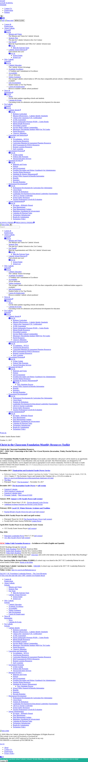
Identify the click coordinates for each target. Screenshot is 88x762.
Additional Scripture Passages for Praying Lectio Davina (23, 504)
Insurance (16, 180)
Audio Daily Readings (13, 551)
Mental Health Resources (21, 123)
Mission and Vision (15, 34)
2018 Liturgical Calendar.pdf (14, 491)
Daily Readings (11, 549)
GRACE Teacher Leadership (23, 195)
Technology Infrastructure (21, 215)
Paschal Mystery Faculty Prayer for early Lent (19, 512)
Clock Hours (17, 190)
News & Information (8, 91)
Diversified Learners (20, 125)
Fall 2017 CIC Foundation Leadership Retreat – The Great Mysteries (23, 573)
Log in (2, 744)
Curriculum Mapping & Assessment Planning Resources (32, 143)
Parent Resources (19, 131)
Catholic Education (15, 65)
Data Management (19, 207)
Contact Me (4, 761)
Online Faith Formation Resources (15, 543)
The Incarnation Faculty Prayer (24, 486)
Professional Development (17, 184)
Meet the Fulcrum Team (21, 48)
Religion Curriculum (20, 114)
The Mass (7, 480)
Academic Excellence (16, 69)
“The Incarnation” (23, 482)
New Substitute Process (25, 384)
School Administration (16, 201)
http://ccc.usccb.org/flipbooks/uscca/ (23, 570)
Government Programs (16, 151)
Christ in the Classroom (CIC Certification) (27, 118)
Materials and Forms (20, 164)
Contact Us (8, 8)
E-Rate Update (18, 155)
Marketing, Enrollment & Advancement (26, 211)
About (6, 747)
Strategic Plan (13, 38)
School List (17, 57)
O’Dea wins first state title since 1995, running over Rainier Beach (22, 575)
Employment (8, 10)
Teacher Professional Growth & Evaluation (27, 199)
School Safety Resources (21, 197)
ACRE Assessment (19, 120)
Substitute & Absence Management (25, 174)
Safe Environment (15, 83)
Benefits (15, 178)
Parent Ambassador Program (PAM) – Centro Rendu (31, 122)
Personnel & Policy (15, 160)
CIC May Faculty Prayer (12, 538)
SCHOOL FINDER (7, 222)
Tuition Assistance (15, 77)
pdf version (42, 486)
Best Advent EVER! (25, 495)
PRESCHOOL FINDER (24, 222)
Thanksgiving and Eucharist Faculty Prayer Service (31, 470)
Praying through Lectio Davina (37, 502)
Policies (15, 166)
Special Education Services (22, 159)
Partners (7, 12)
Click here (34, 555)
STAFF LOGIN (2, 2)
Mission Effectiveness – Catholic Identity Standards (30, 116)
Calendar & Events (15, 100)
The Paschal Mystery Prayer (33, 519)
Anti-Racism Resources (21, 141)
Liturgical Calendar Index (13, 493)
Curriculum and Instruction (18, 135)
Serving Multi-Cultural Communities (25, 127)
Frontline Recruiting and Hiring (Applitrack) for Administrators (34, 170)
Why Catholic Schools (9, 60)
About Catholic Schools (9, 29)
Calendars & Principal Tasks (22, 213)
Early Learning (18, 149)
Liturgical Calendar (10, 489)
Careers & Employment (8, 25)
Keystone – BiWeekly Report (23, 205)
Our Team (12, 42)
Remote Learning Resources (22, 147)
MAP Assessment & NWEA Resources (26, 145)
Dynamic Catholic (10, 495)
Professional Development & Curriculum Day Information (32, 188)
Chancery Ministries (20, 133)
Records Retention (19, 182)
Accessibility (13, 73)
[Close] (10, 225)
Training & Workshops (20, 192)
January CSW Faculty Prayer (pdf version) (26, 499)
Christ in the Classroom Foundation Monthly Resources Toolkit (35, 444)
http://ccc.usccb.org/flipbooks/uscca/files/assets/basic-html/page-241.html (28, 478)
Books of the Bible (26, 562)
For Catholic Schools (8, 105)
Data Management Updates (22, 209)
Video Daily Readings (13, 553)
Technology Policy (19, 219)
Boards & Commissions (21, 217)
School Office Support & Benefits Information (28, 176)
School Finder (17, 55)
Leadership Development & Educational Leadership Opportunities (35, 194)
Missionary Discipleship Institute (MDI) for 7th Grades (31, 129)
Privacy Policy (9, 753)
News (11, 96)
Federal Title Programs (20, 157)
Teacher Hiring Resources (21, 172)
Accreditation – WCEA (21, 139)
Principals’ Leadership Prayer (14, 536)
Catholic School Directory (17, 50)
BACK (8, 32)
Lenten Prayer (36, 521)
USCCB (23, 547)
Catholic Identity (14, 110)
